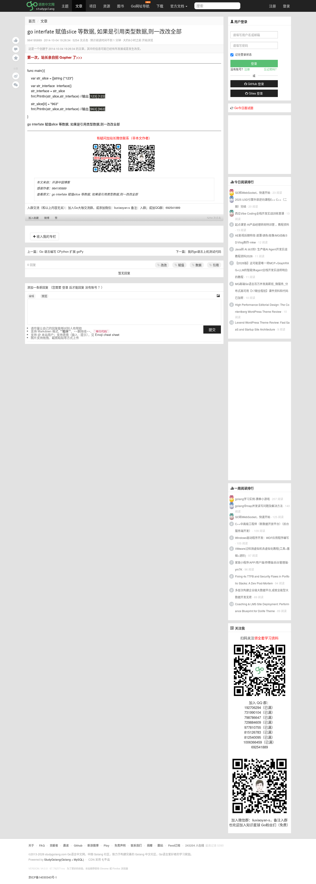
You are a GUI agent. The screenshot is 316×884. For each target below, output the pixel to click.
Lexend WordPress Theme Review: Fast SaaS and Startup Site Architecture (262, 325)
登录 (286, 5)
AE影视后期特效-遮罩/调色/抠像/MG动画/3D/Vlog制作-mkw (261, 238)
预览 (44, 296)
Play (106, 845)
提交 (212, 329)
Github (78, 845)
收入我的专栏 (46, 236)
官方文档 (177, 5)
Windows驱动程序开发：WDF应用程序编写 (262, 538)
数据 (198, 265)
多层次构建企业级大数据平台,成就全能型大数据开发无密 (261, 593)
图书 (120, 5)
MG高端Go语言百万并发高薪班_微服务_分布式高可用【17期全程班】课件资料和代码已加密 (261, 291)
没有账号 (91, 287)
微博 (46, 218)
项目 (92, 5)
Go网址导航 (140, 5)
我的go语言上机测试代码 (204, 251)
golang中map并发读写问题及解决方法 (259, 506)
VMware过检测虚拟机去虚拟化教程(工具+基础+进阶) (262, 552)
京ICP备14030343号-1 (42, 877)
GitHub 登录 (255, 84)
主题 (65, 5)
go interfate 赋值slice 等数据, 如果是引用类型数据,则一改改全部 (95, 194)
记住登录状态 (243, 54)
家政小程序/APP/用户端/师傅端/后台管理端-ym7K (262, 565)
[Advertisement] (262, 144)
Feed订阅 (174, 845)
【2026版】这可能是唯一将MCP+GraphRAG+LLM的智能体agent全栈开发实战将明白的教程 (262, 270)
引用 (215, 265)
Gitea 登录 (255, 93)
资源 (106, 5)
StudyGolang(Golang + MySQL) (64, 859)
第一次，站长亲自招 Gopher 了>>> (54, 57)
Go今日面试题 (243, 108)
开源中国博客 (61, 182)
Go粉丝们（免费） (275, 824)
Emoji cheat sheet (107, 334)
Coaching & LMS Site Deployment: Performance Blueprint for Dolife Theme (262, 607)
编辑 (31, 296)
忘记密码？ (271, 69)
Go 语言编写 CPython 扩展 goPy (61, 251)
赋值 (180, 265)
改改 (163, 265)
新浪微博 (93, 845)
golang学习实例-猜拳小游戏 (252, 499)
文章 (78, 5)
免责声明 (120, 845)
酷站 (160, 845)
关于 (31, 845)
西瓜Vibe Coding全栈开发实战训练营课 (259, 213)
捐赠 (149, 845)
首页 (31, 20)
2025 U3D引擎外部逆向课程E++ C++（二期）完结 (261, 202)
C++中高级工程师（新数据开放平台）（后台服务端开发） (262, 527)
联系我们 (136, 845)
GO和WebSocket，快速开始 (252, 192)
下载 (159, 5)
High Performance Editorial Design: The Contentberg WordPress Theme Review (262, 308)
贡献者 (54, 845)
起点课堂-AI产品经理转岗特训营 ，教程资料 (262, 224)
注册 (272, 5)
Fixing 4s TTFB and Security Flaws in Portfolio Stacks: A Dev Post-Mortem (262, 579)
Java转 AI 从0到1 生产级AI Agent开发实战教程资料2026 (261, 252)
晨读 (66, 845)
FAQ (42, 845)
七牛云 (106, 859)
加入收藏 (33, 218)
